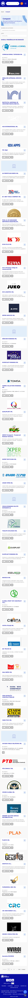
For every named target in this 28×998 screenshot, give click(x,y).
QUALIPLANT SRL (7, 411)
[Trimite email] (12, 62)
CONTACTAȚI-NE (14, 987)
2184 (19, 969)
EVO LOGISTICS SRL (8, 292)
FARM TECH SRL (7, 720)
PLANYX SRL (6, 840)
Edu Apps (5, 150)
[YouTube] (10, 980)
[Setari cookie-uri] (25, 995)
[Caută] (17, 3)
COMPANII (10, 986)
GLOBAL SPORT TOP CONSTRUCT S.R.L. (12, 601)
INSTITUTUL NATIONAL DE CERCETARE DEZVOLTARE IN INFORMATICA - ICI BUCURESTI (11, 103)
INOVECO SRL (6, 577)
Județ (2, 33)
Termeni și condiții (7, 994)
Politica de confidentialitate (19, 994)
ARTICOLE (16, 986)
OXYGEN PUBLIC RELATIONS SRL (12, 743)
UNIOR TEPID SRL (7, 483)
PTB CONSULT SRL (7, 768)
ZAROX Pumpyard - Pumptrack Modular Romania (11, 435)
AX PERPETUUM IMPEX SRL (10, 173)
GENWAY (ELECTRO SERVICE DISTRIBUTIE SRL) (10, 816)
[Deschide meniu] (25, 3)
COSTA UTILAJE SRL (8, 625)
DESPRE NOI (23, 986)
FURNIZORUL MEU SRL (9, 887)
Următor (23, 969)
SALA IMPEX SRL (7, 672)
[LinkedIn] (13, 980)
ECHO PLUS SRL (6, 244)
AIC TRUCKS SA (6, 649)
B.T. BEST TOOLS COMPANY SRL (11, 196)
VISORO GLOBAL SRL (8, 792)
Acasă (2, 11)
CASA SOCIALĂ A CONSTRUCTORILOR (8, 696)
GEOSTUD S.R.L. (6, 863)
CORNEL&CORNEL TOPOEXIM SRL (12, 54)
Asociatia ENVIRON (8, 956)
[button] (25, 991)
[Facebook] (7, 980)
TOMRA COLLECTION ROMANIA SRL (11, 386)
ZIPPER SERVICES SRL (8, 315)
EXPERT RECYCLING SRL (9, 459)
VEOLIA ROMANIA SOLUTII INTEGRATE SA (10, 507)
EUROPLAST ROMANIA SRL (10, 362)
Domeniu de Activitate (7, 28)
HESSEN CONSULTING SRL (10, 934)
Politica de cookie (14, 996)
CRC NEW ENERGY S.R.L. (9, 911)
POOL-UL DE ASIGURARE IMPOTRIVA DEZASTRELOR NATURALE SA (10, 221)
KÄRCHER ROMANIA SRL (9, 339)
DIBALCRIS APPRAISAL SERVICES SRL (11, 78)
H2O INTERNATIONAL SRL (10, 126)
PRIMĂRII (4, 986)
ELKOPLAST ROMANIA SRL (10, 554)
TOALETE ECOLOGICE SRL (9, 531)
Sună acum (7, 62)
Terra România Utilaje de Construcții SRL (9, 268)
